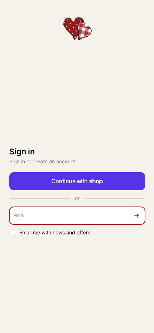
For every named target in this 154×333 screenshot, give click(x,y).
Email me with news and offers (54, 232)
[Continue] (136, 215)
